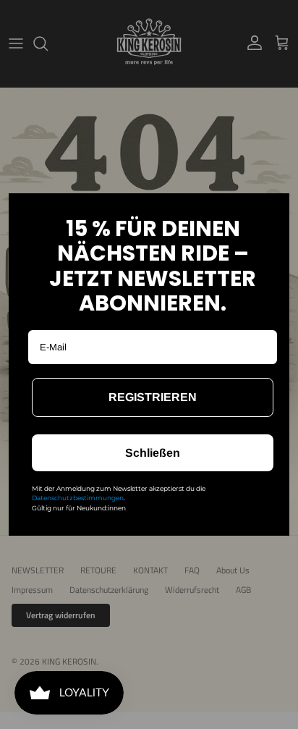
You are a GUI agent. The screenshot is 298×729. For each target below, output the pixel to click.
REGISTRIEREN (152, 397)
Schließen (152, 453)
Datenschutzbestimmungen (78, 498)
